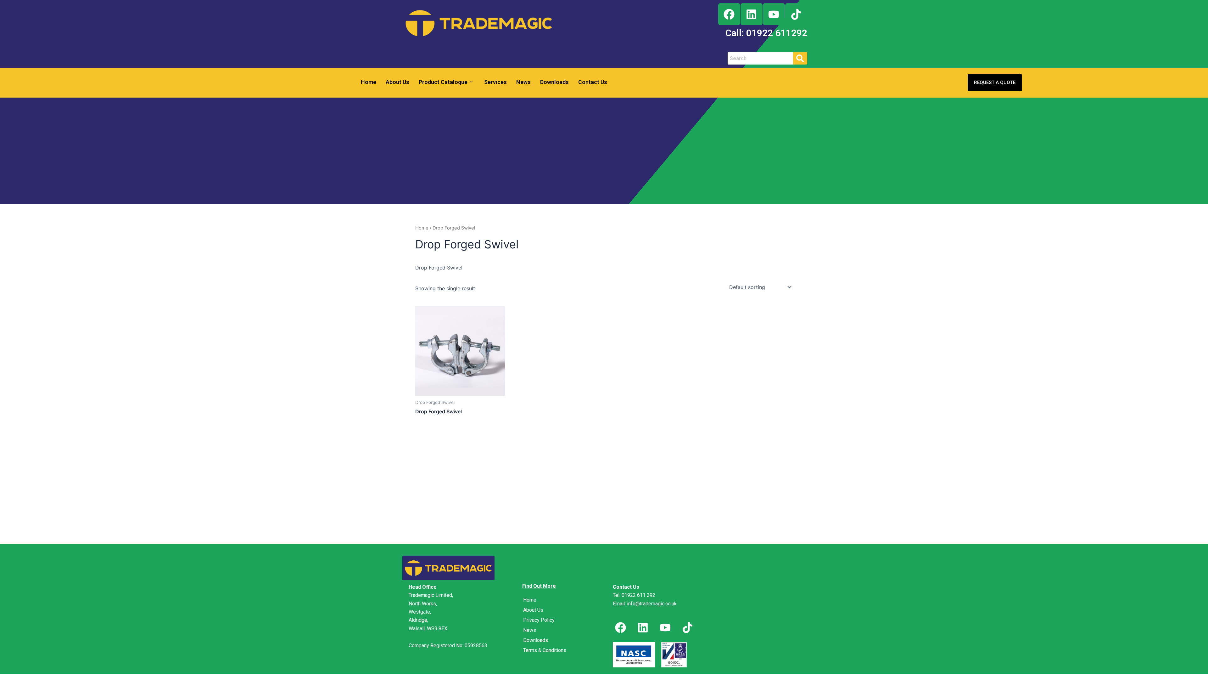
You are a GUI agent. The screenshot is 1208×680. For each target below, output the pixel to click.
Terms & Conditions (544, 650)
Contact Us (592, 82)
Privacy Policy (539, 620)
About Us (397, 82)
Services (495, 82)
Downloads (554, 82)
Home (368, 82)
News (523, 82)
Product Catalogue (443, 82)
